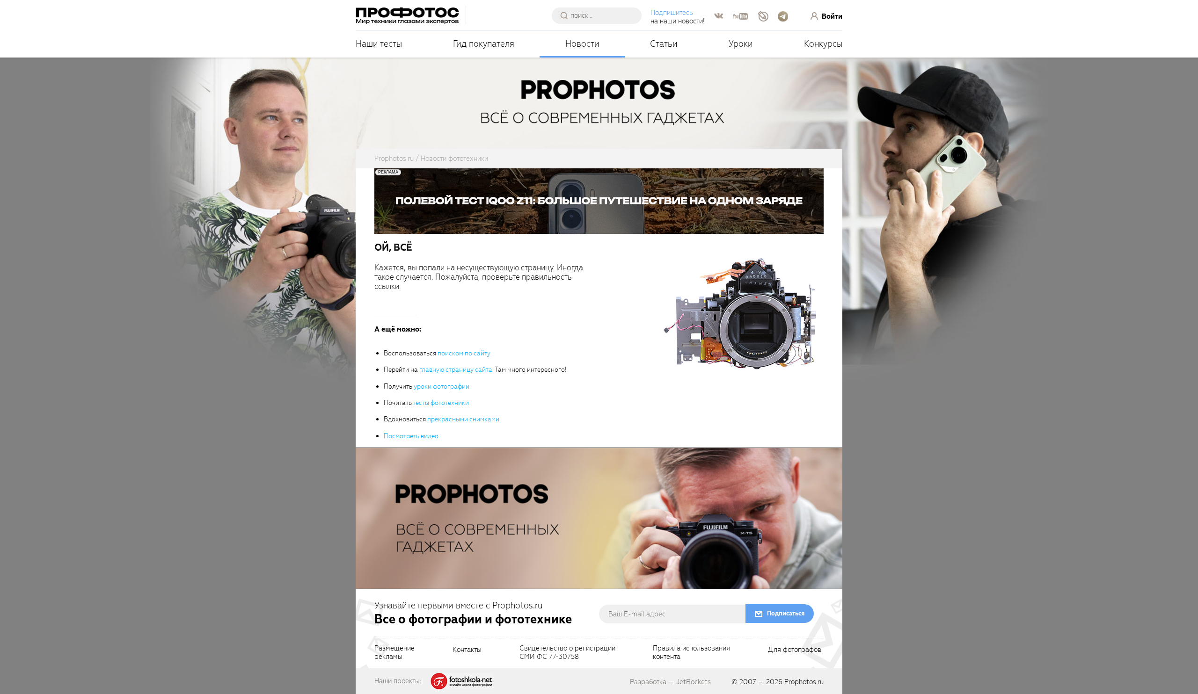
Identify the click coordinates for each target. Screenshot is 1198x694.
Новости (582, 44)
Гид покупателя (483, 44)
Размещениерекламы (394, 652)
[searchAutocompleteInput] (600, 15)
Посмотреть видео (411, 436)
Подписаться (785, 613)
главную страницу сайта (455, 369)
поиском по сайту (464, 353)
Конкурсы (823, 44)
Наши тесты (379, 44)
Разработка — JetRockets (670, 682)
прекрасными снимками (463, 419)
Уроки (741, 44)
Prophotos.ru (804, 682)
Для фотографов (794, 650)
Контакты (467, 650)
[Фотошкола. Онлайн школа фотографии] (462, 680)
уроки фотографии (441, 386)
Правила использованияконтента (691, 652)
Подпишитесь (671, 12)
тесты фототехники (441, 402)
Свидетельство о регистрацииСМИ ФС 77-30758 (567, 652)
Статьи (664, 44)
